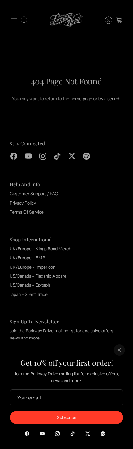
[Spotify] (103, 433)
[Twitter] (88, 433)
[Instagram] (57, 433)
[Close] (119, 350)
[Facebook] (27, 433)
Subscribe (66, 417)
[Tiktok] (72, 433)
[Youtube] (42, 433)
